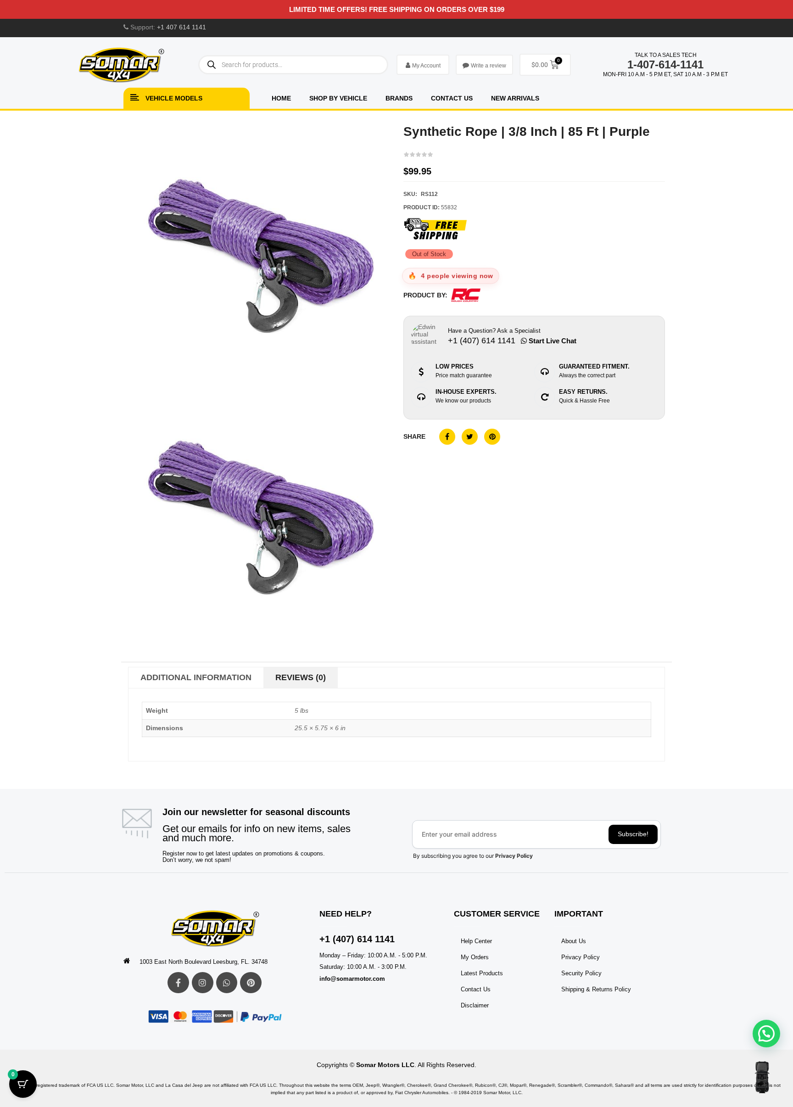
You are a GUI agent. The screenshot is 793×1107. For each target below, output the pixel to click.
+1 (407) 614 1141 (357, 939)
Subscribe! (633, 834)
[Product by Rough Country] (465, 295)
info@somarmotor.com (352, 978)
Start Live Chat (551, 341)
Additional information (195, 677)
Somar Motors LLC (385, 1064)
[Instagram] (202, 983)
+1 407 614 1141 (181, 27)
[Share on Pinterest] (492, 437)
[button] (766, 1033)
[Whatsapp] (227, 983)
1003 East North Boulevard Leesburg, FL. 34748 (204, 961)
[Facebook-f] (178, 983)
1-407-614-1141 (665, 64)
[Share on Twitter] (470, 437)
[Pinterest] (251, 983)
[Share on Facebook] (447, 437)
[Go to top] (762, 1077)
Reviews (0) (300, 677)
